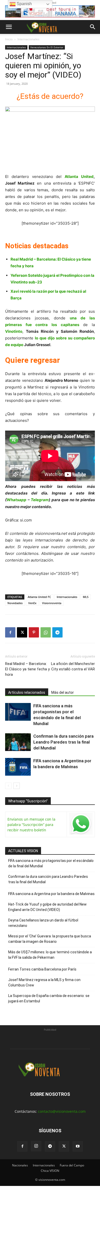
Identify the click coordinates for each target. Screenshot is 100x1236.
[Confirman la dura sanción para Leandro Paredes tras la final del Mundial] (18, 742)
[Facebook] (10, 632)
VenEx (32, 603)
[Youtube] (78, 1146)
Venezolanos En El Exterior (46, 47)
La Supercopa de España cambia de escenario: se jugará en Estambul (48, 998)
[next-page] (16, 786)
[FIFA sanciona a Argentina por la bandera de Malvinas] (18, 767)
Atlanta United (79, 176)
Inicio (9, 39)
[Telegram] (57, 632)
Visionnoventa (51, 603)
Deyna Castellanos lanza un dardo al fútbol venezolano (43, 923)
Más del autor (62, 692)
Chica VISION (50, 1170)
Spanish (24, 4)
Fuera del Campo (72, 1165)
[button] (9, 27)
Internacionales (28, 39)
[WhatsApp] (46, 632)
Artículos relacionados (26, 692)
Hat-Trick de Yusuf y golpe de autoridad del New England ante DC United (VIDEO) (47, 907)
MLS (85, 597)
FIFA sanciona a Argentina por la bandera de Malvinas (51, 894)
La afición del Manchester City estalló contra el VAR (73, 666)
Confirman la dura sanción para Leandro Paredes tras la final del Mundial (63, 742)
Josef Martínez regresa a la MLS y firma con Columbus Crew (44, 982)
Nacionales (20, 1165)
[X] (22, 632)
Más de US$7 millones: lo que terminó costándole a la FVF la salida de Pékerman (50, 954)
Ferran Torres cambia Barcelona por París (42, 969)
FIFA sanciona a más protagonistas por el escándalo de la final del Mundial (51, 863)
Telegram (40, 499)
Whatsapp (16, 499)
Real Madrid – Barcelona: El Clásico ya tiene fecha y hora (27, 669)
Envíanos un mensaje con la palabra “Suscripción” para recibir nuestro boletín (31, 824)
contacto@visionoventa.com (62, 1111)
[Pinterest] (34, 632)
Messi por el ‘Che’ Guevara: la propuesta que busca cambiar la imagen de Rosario (49, 939)
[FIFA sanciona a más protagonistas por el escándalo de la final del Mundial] (18, 712)
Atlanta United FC (39, 597)
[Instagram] (36, 1146)
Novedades (15, 603)
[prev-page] (8, 786)
